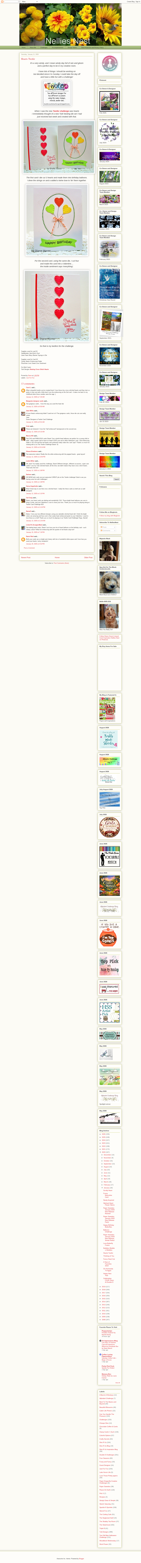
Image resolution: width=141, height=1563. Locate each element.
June (106, 1173)
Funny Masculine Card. (107, 1195)
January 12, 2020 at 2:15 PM (35, 493)
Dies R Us (102, 1442)
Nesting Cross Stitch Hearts (39, 369)
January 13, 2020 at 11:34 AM (35, 521)
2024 (104, 1140)
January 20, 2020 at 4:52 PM (35, 544)
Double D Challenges (106, 1455)
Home (23, 47)
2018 (104, 1289)
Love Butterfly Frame (108, 1244)
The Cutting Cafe (105, 1514)
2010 (104, 1314)
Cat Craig (29, 498)
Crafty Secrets (104, 1439)
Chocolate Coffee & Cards (108, 1426)
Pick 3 (101, 1493)
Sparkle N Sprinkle (105, 1507)
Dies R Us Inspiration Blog (108, 1449)
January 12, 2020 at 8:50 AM (35, 406)
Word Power (103, 1544)
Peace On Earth (105, 1490)
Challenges (43, 47)
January (107, 1188)
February (107, 1185)
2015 (104, 1298)
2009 (104, 1317)
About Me (33, 47)
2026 (104, 1134)
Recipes (102, 1497)
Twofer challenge (61, 111)
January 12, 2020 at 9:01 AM (35, 422)
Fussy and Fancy (105, 1462)
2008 (104, 1319)
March (106, 1182)
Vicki (28, 426)
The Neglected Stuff (106, 1518)
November (107, 1158)
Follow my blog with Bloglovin (109, 516)
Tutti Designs (104, 1532)
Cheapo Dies (104, 1423)
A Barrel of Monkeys (106, 1395)
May (105, 1176)
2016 (104, 1296)
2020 (104, 1152)
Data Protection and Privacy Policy (92, 47)
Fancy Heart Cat (109, 1259)
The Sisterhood (104, 1525)
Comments (106, 530)
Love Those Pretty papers (108, 1476)
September (108, 1164)
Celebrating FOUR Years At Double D (108, 1280)
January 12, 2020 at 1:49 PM (35, 482)
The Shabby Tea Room (107, 1521)
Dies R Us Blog (104, 1446)
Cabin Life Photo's (105, 1411)
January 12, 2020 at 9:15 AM (35, 432)
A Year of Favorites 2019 (107, 1264)
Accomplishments (57, 47)
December (107, 1155)
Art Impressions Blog (110, 1341)
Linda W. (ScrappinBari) (34, 525)
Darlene (29, 474)
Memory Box (106, 1374)
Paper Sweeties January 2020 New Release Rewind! (109, 1210)
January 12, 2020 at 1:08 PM (35, 470)
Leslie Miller (30, 461)
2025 (104, 1137)
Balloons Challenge (107, 1231)
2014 (104, 1301)
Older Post (88, 557)
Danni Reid (30, 536)
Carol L (28, 387)
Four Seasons (104, 1458)
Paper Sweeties (104, 1486)
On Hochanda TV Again (108, 1269)
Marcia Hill (29, 436)
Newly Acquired (108, 1200)
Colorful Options (105, 1435)
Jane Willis (30, 411)
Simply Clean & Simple (107, 1500)
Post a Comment (29, 548)
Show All (117, 1382)
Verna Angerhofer (32, 486)
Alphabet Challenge (106, 1398)
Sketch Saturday (105, 1504)
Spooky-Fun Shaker (108, 1368)
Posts (104, 527)
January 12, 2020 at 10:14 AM (35, 447)
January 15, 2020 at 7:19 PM (35, 532)
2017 (104, 1293)
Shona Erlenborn (32, 451)
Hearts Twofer (108, 1253)
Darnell (28, 511)
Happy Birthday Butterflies (108, 1226)
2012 (104, 1308)
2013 (104, 1305)
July (105, 1170)
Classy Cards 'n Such (106, 1432)
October (107, 1161)
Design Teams (72, 47)
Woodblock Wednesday (107, 1541)
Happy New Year (107, 1274)
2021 (104, 1149)
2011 (104, 1310)
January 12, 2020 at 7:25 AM (35, 397)
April (105, 1179)
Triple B (102, 1528)
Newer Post (25, 557)
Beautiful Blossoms (106, 1407)
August (106, 1167)
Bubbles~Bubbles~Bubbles (109, 1249)
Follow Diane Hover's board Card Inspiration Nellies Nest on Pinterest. (109, 638)
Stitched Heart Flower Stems (109, 1204)
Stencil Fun (103, 1511)
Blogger (81, 1558)
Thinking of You (108, 1256)
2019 (104, 1287)
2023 (104, 1143)
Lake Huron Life (105, 1472)
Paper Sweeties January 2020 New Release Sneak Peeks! (109, 1237)
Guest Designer (104, 1465)
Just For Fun (30, 378)
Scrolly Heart (107, 1190)
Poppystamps (107, 1331)
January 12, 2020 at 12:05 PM (35, 457)
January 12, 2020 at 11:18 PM (35, 507)
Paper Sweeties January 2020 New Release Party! (109, 1219)
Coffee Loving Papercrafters (107, 1355)
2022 (104, 1146)
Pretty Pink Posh (108, 1366)
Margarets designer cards (34, 401)
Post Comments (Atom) (61, 563)
